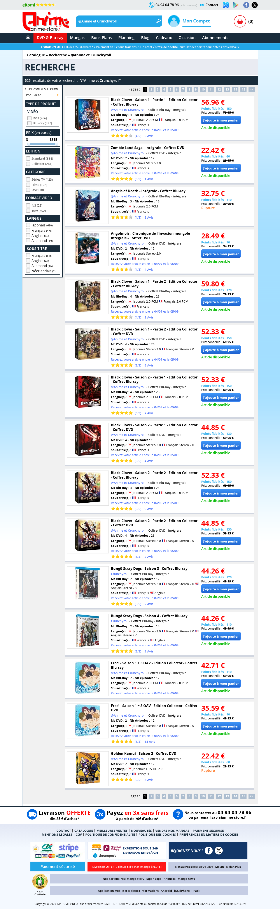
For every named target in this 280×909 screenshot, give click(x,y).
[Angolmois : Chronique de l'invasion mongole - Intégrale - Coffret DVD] (87, 248)
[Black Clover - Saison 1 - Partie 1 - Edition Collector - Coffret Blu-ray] (87, 115)
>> (251, 89)
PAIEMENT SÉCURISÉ (208, 831)
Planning (126, 37)
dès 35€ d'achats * (67, 47)
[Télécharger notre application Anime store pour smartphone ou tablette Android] (236, 5)
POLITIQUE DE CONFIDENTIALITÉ (110, 834)
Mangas (77, 37)
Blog (145, 37)
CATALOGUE (83, 831)
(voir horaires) (188, 5)
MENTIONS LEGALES (57, 834)
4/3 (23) (37, 205)
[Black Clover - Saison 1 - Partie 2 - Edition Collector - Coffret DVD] (87, 344)
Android (166, 891)
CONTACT (63, 831)
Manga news (186, 879)
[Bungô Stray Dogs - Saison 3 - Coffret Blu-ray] (87, 584)
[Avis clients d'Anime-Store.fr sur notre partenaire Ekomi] (39, 5)
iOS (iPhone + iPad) (187, 891)
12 (219, 89)
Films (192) (39, 185)
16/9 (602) (39, 211)
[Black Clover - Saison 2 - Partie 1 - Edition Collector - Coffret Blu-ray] (87, 392)
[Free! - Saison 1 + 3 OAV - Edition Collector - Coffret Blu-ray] (87, 678)
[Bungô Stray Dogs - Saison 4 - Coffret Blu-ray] (87, 631)
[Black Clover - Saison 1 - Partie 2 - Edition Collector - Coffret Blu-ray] (87, 296)
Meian (219, 867)
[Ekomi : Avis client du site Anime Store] (40, 887)
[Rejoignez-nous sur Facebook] (246, 5)
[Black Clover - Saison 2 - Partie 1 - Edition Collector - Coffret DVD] (87, 440)
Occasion (187, 37)
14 (235, 89)
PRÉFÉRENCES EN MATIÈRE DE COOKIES (208, 834)
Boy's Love (206, 867)
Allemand (42, 240)
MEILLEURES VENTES (112, 831)
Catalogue (36, 55)
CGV (79, 834)
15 (243, 89)
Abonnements (215, 37)
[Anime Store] (46, 21)
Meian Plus (233, 867)
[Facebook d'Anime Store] (209, 850)
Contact (211, 4)
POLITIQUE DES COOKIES (157, 834)
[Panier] (240, 21)
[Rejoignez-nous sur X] (255, 5)
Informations (150, 891)
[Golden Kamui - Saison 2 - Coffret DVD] (87, 769)
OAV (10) (38, 190)
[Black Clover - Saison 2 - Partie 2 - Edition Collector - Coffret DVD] (87, 536)
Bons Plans (101, 37)
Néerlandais (44, 271)
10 (203, 89)
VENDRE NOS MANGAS (172, 831)
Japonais (42, 225)
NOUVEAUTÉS (141, 831)
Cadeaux (164, 37)
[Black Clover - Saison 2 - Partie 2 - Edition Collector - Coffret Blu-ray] (87, 488)
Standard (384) (42, 158)
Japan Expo (153, 879)
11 (211, 89)
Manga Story (135, 879)
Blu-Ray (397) (42, 123)
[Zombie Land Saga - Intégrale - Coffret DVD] (87, 163)
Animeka (170, 879)
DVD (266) (40, 118)
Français (42, 230)
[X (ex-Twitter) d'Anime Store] (219, 850)
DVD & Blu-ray (50, 37)
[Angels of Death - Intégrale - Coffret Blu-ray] (87, 206)
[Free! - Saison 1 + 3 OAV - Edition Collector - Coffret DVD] (87, 721)
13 (227, 89)
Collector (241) (42, 164)
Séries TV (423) (42, 179)
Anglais (40, 235)
